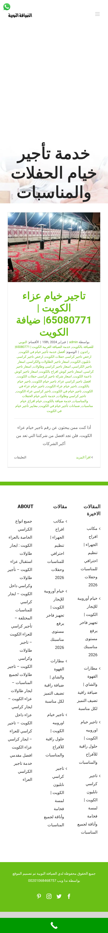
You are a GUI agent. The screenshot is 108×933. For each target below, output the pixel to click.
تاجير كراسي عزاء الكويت (33, 391)
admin (73, 342)
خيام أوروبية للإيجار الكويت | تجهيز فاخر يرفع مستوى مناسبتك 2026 (54, 619)
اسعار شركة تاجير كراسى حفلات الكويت (44, 376)
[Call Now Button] (54, 925)
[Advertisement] (54, 86)
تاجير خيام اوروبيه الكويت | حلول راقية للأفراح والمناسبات (54, 734)
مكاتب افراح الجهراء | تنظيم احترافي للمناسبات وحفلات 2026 (55, 549)
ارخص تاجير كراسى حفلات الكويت (68, 357)
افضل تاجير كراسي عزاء (74, 381)
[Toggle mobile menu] (97, 14)
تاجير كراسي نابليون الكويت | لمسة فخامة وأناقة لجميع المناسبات (54, 796)
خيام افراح (35, 401)
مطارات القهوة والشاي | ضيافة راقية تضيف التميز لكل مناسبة (54, 681)
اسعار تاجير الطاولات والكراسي (48, 362)
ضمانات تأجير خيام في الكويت (59, 406)
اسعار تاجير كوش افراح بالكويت (60, 371)
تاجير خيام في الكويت (67, 391)
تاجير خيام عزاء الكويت (61, 386)
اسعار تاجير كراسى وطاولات (52, 366)
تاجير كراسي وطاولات (71, 396)
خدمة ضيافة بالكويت (57, 401)
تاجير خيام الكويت (44, 381)
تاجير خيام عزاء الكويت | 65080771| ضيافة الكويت (54, 247)
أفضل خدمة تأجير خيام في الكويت (42, 352)
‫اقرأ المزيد (83, 457)
